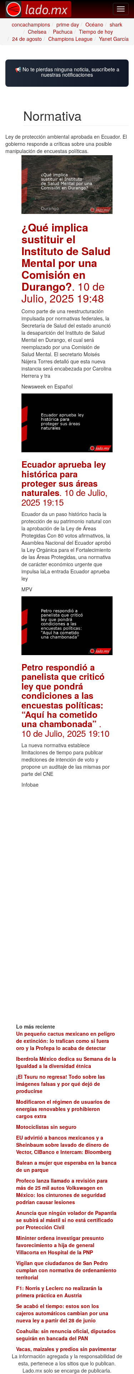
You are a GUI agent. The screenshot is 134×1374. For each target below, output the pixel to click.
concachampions (31, 24)
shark (116, 24)
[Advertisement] (67, 836)
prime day (67, 24)
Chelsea (37, 31)
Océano (94, 24)
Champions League (70, 38)
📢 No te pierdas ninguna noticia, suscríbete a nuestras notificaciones (67, 72)
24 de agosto (27, 38)
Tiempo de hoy (96, 31)
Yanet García (114, 38)
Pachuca (63, 31)
